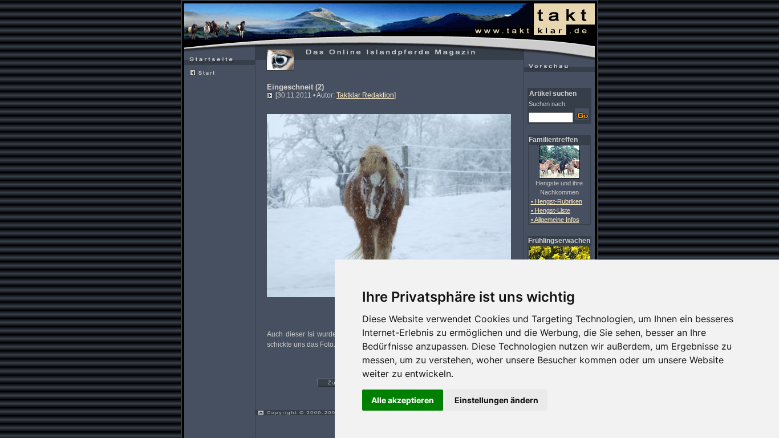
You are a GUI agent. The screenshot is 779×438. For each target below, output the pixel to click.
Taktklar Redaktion (365, 95)
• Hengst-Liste (550, 210)
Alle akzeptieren (402, 400)
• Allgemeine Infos (555, 219)
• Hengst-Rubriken (556, 201)
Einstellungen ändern (496, 400)
